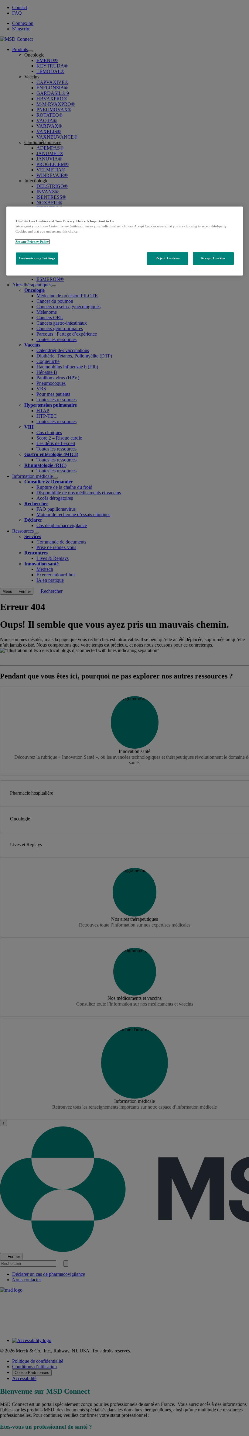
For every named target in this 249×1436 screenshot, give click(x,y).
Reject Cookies (167, 258)
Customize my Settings (37, 258)
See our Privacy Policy (32, 241)
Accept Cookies (213, 258)
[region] (124, 240)
